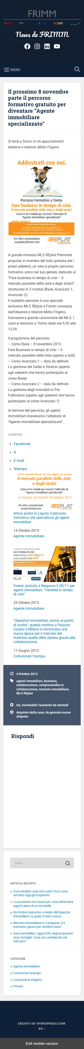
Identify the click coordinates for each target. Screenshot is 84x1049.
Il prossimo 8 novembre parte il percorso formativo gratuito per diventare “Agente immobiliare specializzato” (38, 107)
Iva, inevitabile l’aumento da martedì (42, 705)
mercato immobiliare (54, 689)
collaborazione (27, 685)
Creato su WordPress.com (41, 1023)
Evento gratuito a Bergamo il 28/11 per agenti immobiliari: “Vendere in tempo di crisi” (44, 590)
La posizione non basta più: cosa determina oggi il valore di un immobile (43, 904)
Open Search (76, 69)
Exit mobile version (42, 1043)
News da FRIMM (42, 34)
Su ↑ (42, 1028)
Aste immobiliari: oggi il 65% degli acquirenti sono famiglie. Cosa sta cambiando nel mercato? (43, 937)
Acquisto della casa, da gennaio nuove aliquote (43, 714)
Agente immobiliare (28, 536)
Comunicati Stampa (29, 656)
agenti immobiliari (29, 681)
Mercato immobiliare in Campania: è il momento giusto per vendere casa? (39, 925)
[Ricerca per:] (42, 863)
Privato (18, 986)
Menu (15, 70)
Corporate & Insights (27, 980)
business (50, 681)
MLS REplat (24, 693)
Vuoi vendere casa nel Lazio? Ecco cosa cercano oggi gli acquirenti (40, 893)
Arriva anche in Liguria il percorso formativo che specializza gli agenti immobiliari (41, 517)
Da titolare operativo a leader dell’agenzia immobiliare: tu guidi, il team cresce (41, 914)
